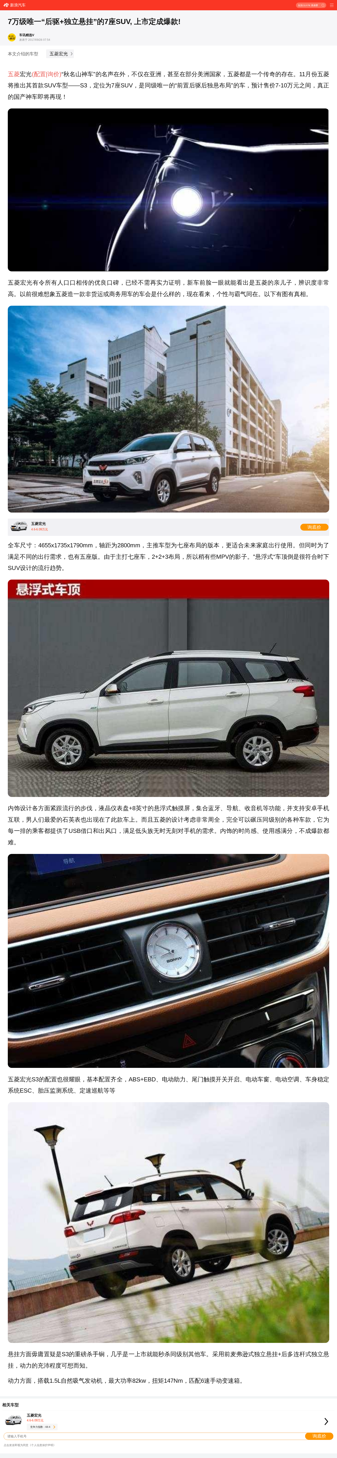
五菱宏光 (59, 53)
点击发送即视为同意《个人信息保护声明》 (30, 1445)
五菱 (14, 74)
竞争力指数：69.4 (40, 1427)
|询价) (53, 74)
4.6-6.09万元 (35, 1420)
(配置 (39, 74)
